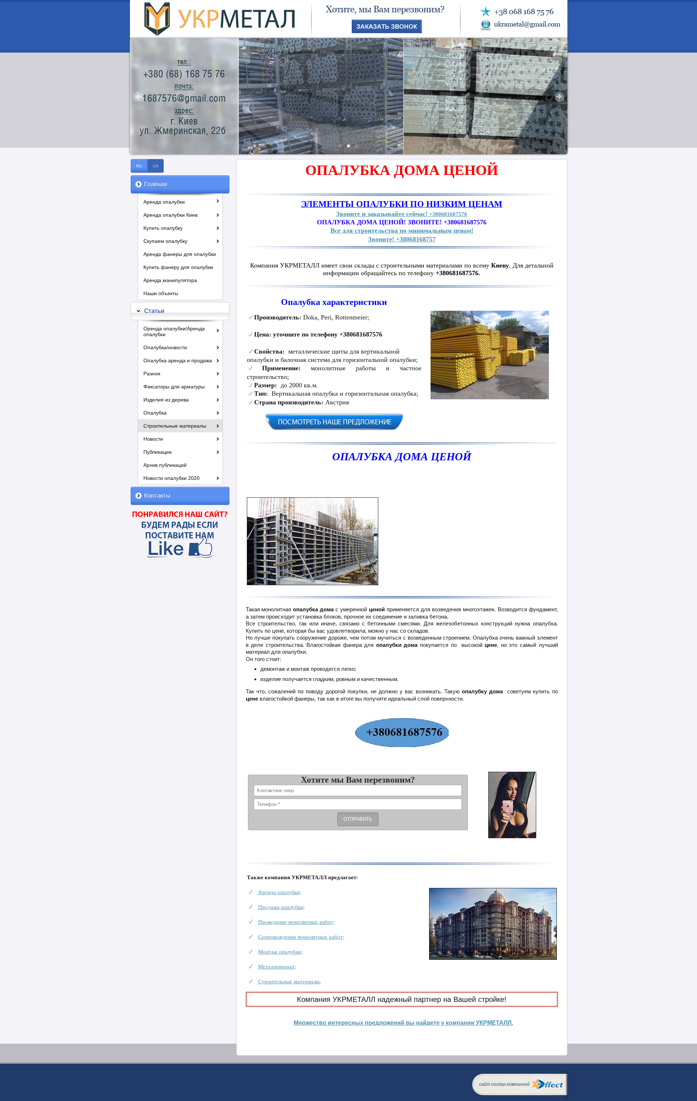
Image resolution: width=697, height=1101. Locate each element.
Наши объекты (160, 293)
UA (155, 166)
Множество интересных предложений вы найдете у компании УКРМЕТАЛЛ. (403, 1023)
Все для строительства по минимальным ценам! (401, 230)
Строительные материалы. (289, 981)
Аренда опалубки (164, 202)
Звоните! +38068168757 (402, 239)
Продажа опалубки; (281, 907)
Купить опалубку (163, 228)
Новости (153, 439)
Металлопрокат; (277, 966)
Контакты (157, 495)
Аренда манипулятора (170, 280)
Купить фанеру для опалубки (178, 267)
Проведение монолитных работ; (296, 922)
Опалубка (155, 413)
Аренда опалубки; (279, 892)
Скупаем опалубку (165, 241)
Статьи (154, 310)
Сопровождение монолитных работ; (301, 937)
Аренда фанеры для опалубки (179, 254)
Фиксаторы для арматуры (174, 387)
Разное (151, 373)
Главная (155, 184)
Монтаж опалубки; (280, 952)
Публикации (157, 452)
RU (139, 166)
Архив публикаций (165, 465)
